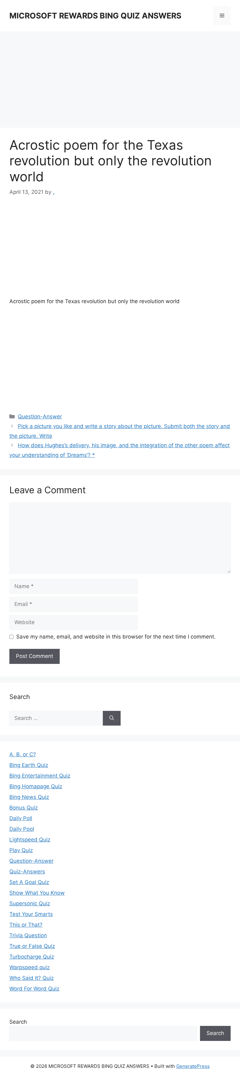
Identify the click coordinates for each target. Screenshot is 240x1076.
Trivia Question (28, 935)
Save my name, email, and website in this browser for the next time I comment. (116, 637)
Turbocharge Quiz (31, 957)
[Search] (112, 718)
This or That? (25, 925)
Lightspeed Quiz (29, 839)
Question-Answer (40, 416)
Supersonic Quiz (29, 903)
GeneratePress (193, 1066)
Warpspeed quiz (29, 967)
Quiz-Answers (27, 871)
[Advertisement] (120, 81)
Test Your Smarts (31, 914)
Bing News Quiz (29, 797)
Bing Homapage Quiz (35, 786)
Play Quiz (21, 850)
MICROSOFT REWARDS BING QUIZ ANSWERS (95, 15)
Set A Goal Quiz (29, 882)
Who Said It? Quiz (31, 978)
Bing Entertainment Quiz (39, 776)
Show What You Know (37, 893)
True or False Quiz (32, 946)
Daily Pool (21, 829)
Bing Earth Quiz (28, 765)
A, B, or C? (22, 754)
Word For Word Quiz (34, 988)
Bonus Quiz (23, 807)
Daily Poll (20, 818)
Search (18, 1022)
